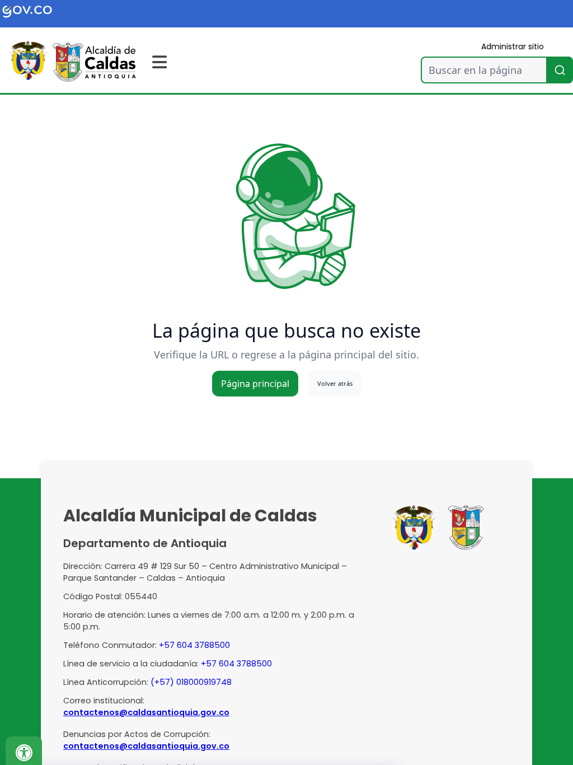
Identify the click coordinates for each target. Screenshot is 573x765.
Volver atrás (335, 383)
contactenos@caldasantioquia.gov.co (146, 712)
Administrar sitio (512, 46)
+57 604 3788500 (194, 645)
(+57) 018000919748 (191, 682)
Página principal (255, 383)
